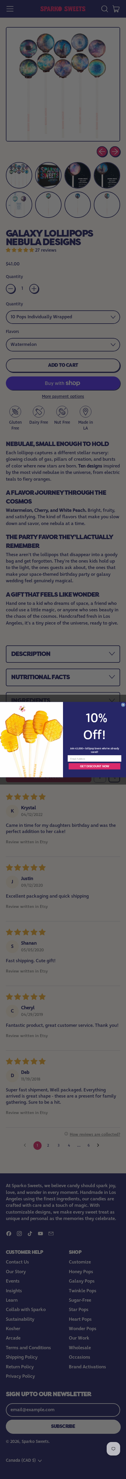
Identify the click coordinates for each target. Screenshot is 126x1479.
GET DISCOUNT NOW (94, 766)
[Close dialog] (123, 704)
